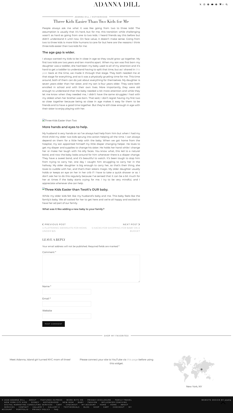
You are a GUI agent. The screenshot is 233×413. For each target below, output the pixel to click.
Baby (81, 402)
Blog (87, 407)
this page (132, 359)
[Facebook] (216, 4)
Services (9, 407)
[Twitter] (201, 4)
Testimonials (72, 407)
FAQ (56, 409)
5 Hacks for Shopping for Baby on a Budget (116, 227)
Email (46, 298)
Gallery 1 (38, 407)
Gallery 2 (54, 407)
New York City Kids (15, 402)
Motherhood (99, 17)
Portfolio (22, 409)
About (124, 405)
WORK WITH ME (75, 400)
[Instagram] (204, 4)
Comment (49, 252)
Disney (35, 402)
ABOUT (32, 400)
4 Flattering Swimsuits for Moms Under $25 (64, 227)
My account (89, 405)
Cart (59, 405)
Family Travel (123, 400)
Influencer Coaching (114, 402)
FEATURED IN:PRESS (51, 400)
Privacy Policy (41, 409)
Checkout (72, 405)
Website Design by (216, 400)
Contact (24, 407)
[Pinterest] (208, 4)
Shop (96, 407)
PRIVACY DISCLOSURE (99, 400)
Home (103, 405)
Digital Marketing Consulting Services (28, 405)
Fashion (92, 402)
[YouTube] (212, 4)
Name (46, 286)
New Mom (68, 402)
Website (47, 310)
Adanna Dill (117, 4)
